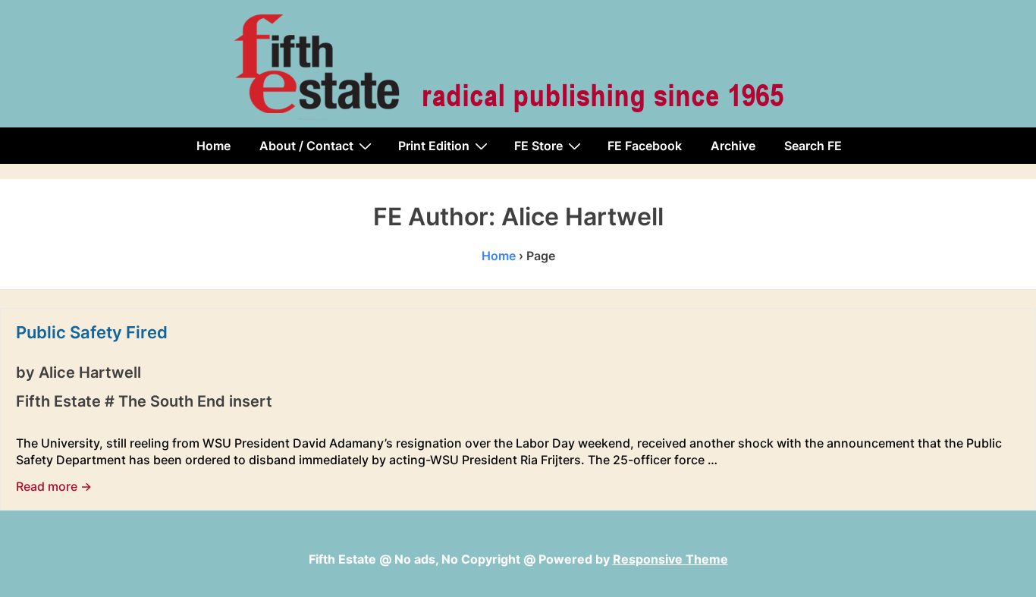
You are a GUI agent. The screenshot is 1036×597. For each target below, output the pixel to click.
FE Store (538, 145)
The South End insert (195, 401)
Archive (733, 145)
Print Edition (433, 145)
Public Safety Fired (92, 332)
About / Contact (306, 145)
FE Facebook (644, 145)
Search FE (813, 145)
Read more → (54, 486)
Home (213, 145)
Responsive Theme (670, 559)
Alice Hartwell (90, 372)
